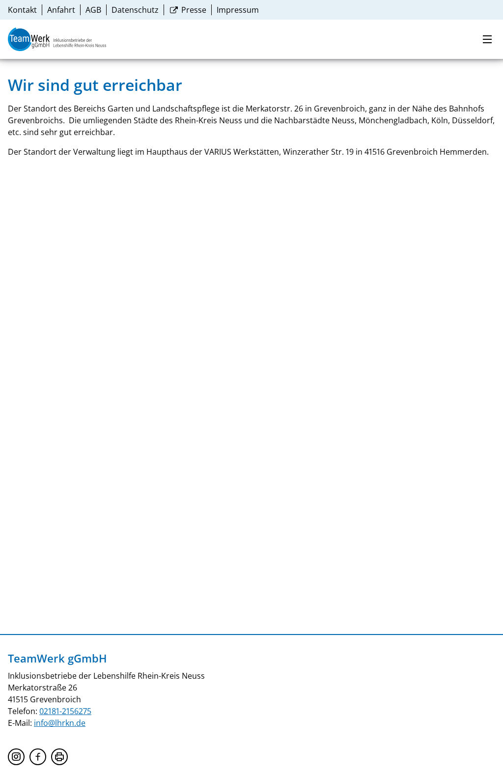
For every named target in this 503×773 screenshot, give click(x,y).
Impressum (238, 9)
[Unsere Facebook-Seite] (37, 756)
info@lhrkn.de (59, 723)
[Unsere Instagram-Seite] (16, 756)
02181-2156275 (65, 711)
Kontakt (22, 9)
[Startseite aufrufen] (57, 39)
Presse (192, 9)
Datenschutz (135, 9)
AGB (93, 9)
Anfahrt (61, 9)
